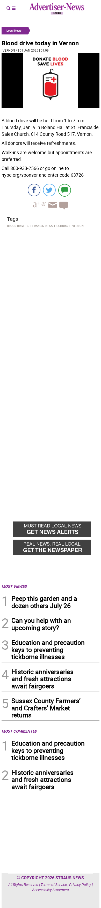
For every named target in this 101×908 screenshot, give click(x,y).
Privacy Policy (80, 884)
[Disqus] (50, 301)
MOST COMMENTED (19, 731)
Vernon (9, 50)
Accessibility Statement (50, 889)
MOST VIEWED (14, 586)
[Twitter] (49, 190)
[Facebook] (34, 190)
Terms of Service (54, 884)
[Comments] (64, 190)
